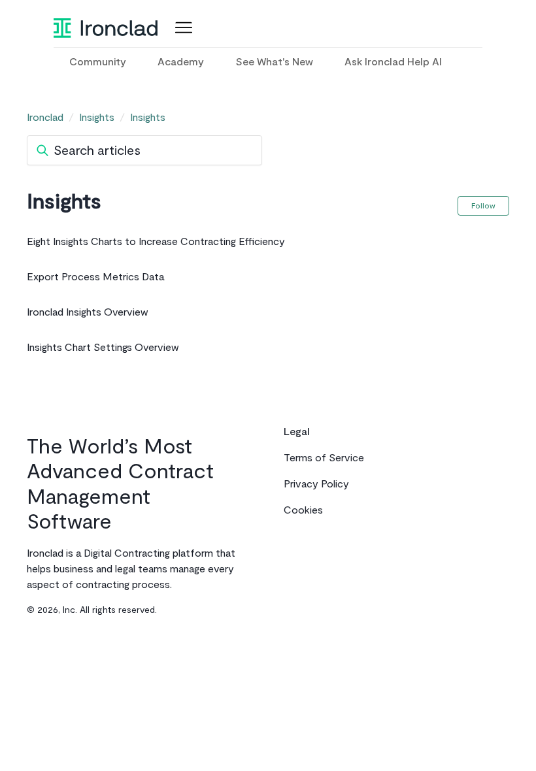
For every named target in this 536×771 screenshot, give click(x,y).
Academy (181, 62)
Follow (483, 205)
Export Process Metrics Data (95, 277)
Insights (96, 117)
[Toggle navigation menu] (181, 28)
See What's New (274, 62)
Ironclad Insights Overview (87, 312)
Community (97, 62)
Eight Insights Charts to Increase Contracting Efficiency (156, 241)
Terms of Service (324, 458)
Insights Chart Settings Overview (103, 347)
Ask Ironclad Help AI (393, 62)
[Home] (106, 28)
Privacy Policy (316, 484)
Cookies (303, 510)
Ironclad (45, 117)
